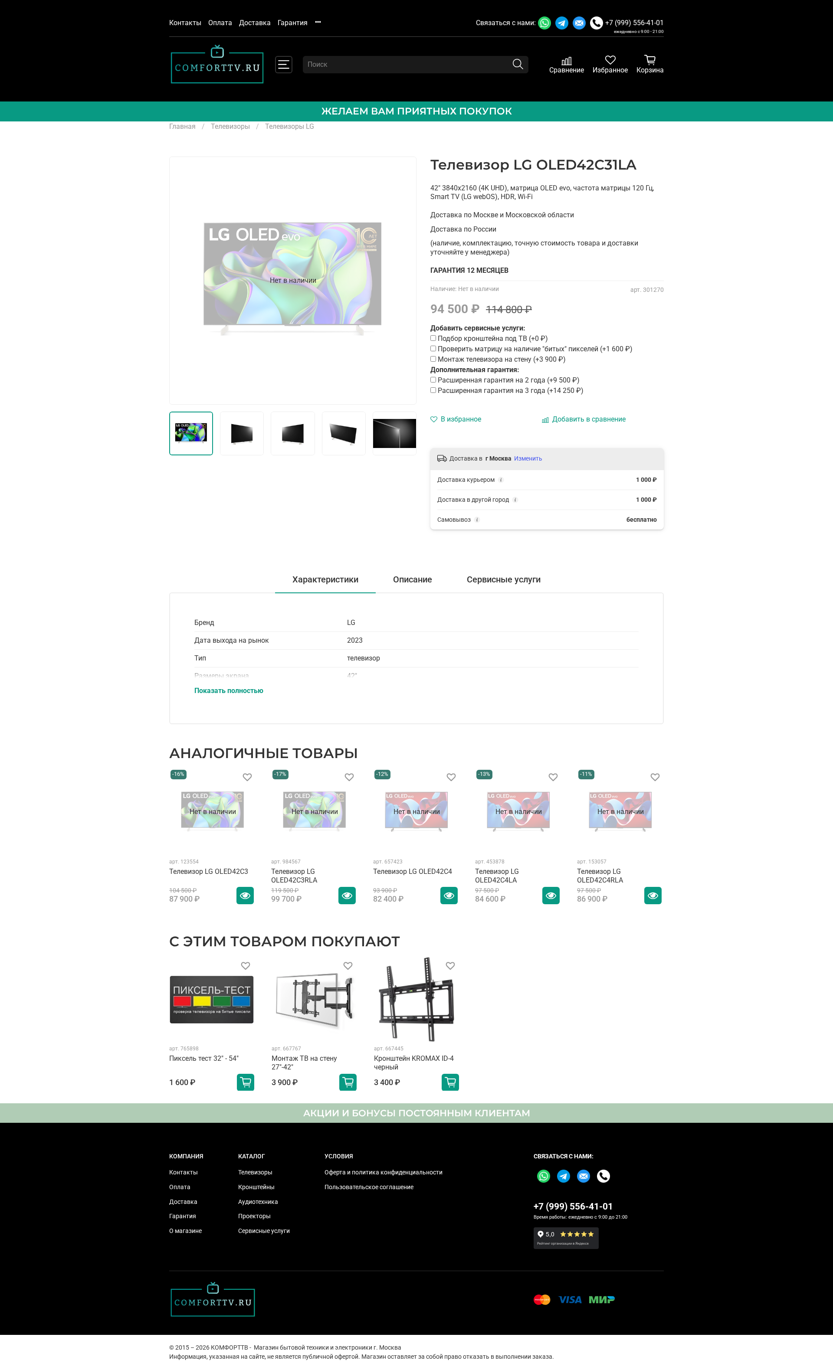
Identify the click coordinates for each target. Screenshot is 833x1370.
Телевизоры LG (289, 126)
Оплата (220, 23)
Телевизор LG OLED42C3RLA (294, 875)
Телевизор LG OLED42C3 (208, 871)
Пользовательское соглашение (369, 1187)
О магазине (185, 1231)
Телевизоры (230, 126)
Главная (182, 126)
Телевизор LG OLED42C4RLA (600, 875)
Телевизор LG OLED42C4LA (497, 875)
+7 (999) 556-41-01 (634, 23)
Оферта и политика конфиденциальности (384, 1172)
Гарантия (293, 23)
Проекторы (254, 1216)
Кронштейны (256, 1187)
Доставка (255, 23)
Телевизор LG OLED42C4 (412, 871)
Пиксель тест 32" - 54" (204, 1058)
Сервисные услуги (264, 1231)
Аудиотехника (258, 1202)
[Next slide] (402, 280)
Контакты (185, 23)
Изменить (528, 458)
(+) (509, 380)
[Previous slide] (183, 280)
